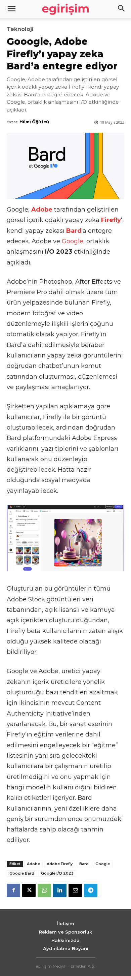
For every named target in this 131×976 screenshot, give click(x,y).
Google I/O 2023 (57, 873)
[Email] (75, 890)
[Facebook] (13, 890)
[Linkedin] (60, 890)
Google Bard (21, 873)
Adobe (33, 863)
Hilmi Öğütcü (34, 121)
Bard (84, 863)
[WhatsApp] (44, 890)
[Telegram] (90, 890)
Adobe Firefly (60, 863)
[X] (29, 890)
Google (72, 241)
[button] (121, 9)
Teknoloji (20, 29)
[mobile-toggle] (11, 9)
